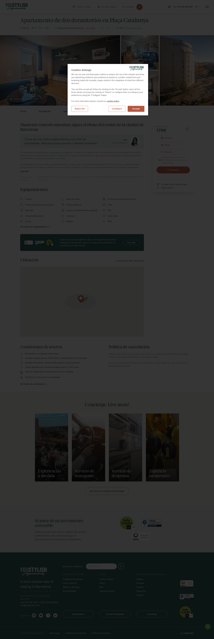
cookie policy (113, 101)
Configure (117, 109)
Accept (136, 109)
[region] (108, 89)
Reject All (80, 109)
